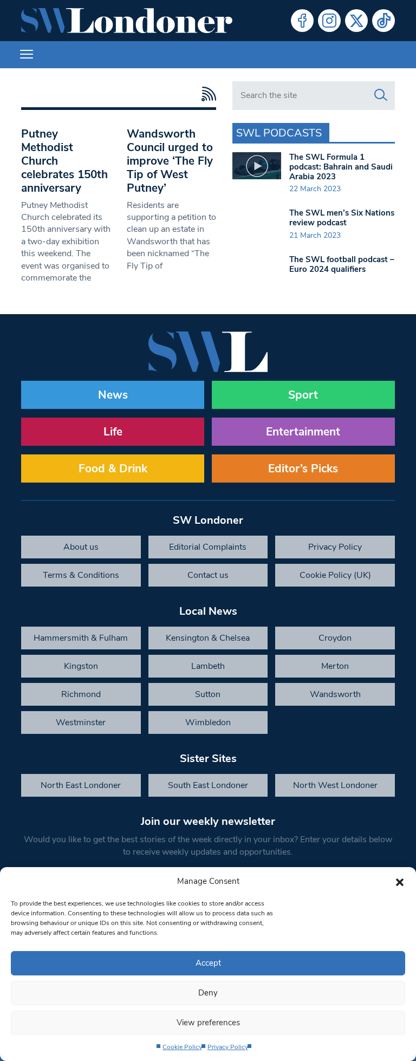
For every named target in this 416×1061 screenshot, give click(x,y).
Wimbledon (208, 722)
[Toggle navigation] (26, 54)
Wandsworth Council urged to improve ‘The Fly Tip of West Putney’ (170, 161)
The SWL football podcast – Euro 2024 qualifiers (341, 264)
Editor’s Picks (303, 468)
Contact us (208, 575)
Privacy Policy (227, 1047)
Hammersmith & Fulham (81, 638)
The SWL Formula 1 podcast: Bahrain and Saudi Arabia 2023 (341, 167)
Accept (208, 963)
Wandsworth (335, 694)
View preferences (208, 1022)
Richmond (81, 694)
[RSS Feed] (206, 94)
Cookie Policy (182, 1047)
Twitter (356, 20)
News (113, 394)
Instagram (329, 20)
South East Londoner (208, 785)
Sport (303, 394)
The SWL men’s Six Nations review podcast (341, 217)
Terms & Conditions (81, 575)
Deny (208, 992)
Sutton (207, 694)
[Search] (381, 95)
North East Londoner (81, 785)
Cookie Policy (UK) (335, 575)
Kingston (81, 666)
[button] (399, 881)
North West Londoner (335, 785)
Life (112, 431)
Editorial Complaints (207, 547)
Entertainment (303, 431)
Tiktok (383, 20)
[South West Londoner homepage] (126, 20)
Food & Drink (113, 468)
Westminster (81, 722)
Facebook (302, 20)
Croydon (335, 638)
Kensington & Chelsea (208, 638)
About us (81, 547)
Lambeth (208, 666)
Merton (335, 666)
